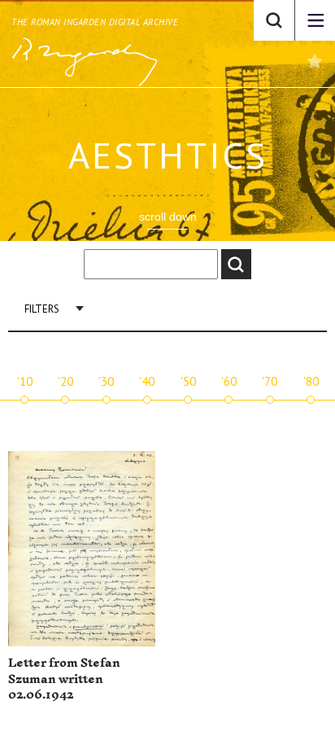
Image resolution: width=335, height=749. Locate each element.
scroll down (168, 216)
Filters (41, 309)
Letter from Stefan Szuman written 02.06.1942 (64, 679)
